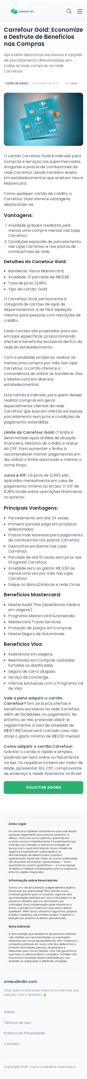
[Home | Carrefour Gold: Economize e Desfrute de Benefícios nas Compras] (22, 11)
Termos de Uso (17, 1022)
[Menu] (79, 11)
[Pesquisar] (69, 11)
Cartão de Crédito (17, 83)
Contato (12, 1043)
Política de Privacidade (24, 1033)
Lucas (74, 83)
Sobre (9, 1012)
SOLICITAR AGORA (43, 787)
